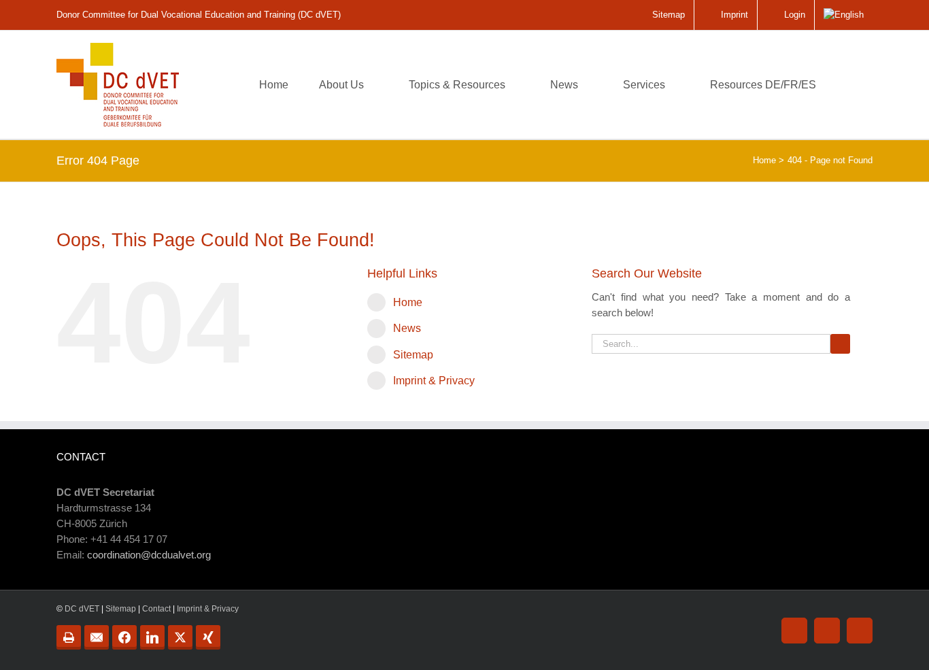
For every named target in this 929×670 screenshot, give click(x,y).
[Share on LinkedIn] (152, 637)
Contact (156, 609)
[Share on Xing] (208, 637)
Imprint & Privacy (434, 380)
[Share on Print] (68, 637)
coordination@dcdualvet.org (149, 554)
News (407, 328)
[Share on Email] (96, 637)
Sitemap (413, 355)
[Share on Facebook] (124, 637)
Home (407, 302)
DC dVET (82, 609)
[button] (851, 85)
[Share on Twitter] (180, 637)
